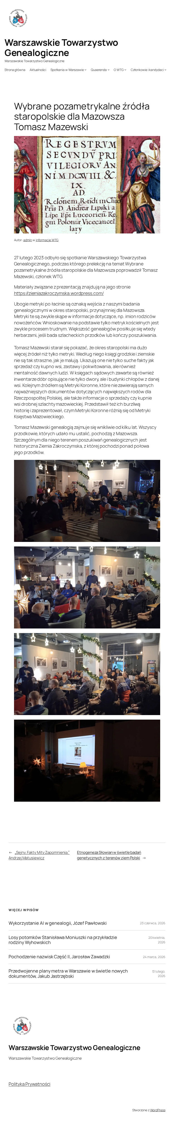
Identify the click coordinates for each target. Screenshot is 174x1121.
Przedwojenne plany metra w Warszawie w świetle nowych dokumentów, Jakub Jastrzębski (68, 973)
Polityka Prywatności (29, 1084)
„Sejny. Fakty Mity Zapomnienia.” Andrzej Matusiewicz (39, 855)
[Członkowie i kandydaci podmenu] (165, 69)
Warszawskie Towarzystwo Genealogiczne (61, 47)
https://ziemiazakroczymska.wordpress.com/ (59, 293)
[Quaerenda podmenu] (108, 69)
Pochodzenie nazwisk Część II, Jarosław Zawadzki (59, 956)
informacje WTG (47, 240)
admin (27, 240)
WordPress (157, 1110)
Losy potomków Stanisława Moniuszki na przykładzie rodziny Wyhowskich (63, 940)
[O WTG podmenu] (125, 69)
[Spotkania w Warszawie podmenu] (85, 69)
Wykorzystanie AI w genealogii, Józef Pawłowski (57, 923)
